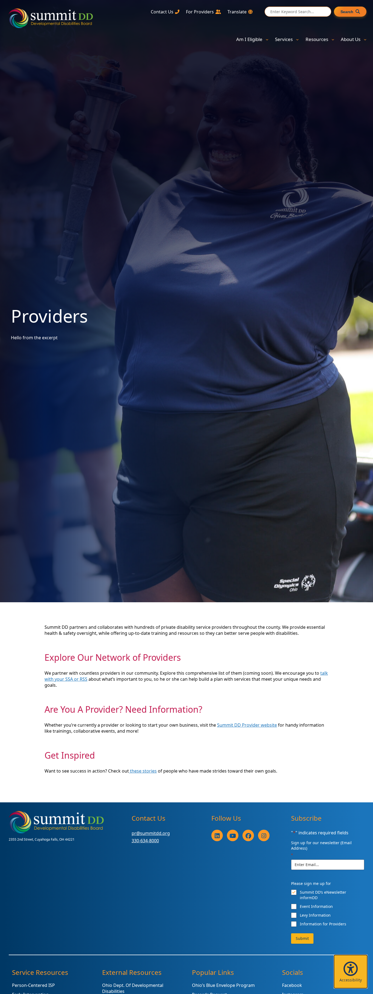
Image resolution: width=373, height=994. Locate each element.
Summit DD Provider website (247, 725)
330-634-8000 (145, 841)
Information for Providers (323, 923)
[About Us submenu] (365, 39)
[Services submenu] (297, 39)
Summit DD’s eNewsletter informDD (323, 895)
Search (347, 12)
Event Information (316, 906)
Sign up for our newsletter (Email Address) (321, 848)
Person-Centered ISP (33, 985)
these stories (143, 771)
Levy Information (315, 915)
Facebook (292, 985)
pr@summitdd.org (151, 833)
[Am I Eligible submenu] (267, 39)
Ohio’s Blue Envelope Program (223, 985)
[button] (351, 972)
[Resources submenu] (332, 39)
